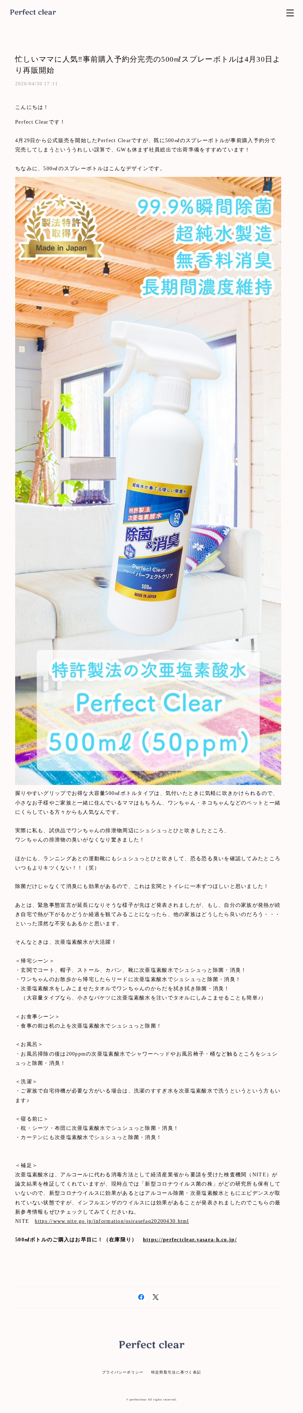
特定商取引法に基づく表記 (176, 1372)
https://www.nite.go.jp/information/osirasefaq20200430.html (112, 1221)
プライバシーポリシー (123, 1372)
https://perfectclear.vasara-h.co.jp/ (190, 1239)
